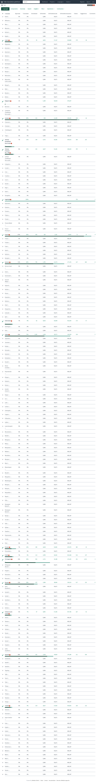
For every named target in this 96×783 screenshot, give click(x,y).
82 (36, 321)
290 (36, 547)
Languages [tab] (5, 9)
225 (86, 139)
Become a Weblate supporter (63, 780)
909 (45, 118)
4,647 (44, 149)
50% (27, 559)
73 (77, 234)
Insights (36, 9)
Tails (4, 5)
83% (27, 118)
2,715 (44, 559)
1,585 (35, 334)
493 (36, 234)
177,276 (69, 262)
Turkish (7, 705)
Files (42, 9)
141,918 (69, 334)
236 (77, 705)
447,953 (69, 139)
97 (36, 612)
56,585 (55, 139)
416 (36, 654)
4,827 (44, 705)
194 (77, 118)
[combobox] (31, 1)
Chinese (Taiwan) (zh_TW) (7, 150)
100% (27, 199)
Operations (50, 9)
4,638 (44, 547)
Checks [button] (68, 2)
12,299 (55, 118)
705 (36, 262)
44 (86, 40)
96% (27, 234)
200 (45, 234)
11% (27, 139)
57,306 (55, 612)
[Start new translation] (3, 14)
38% (27, 582)
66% (27, 262)
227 (77, 262)
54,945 (55, 547)
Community (60, 9)
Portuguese (8, 559)
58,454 (55, 101)
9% (27, 321)
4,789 (44, 555)
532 (77, 555)
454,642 (69, 705)
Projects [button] (52, 2)
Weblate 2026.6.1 (35, 780)
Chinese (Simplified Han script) (8, 141)
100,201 (69, 118)
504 (86, 654)
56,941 (55, 555)
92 (86, 612)
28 (86, 234)
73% (27, 334)
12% (27, 149)
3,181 (56, 234)
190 (36, 139)
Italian (7, 334)
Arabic (6, 40)
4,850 (44, 40)
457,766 (69, 612)
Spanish (7, 654)
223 (86, 582)
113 (36, 555)
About (41, 780)
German (7, 262)
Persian (7, 547)
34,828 (55, 654)
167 (77, 612)
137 (86, 555)
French (7, 234)
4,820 (44, 321)
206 (77, 139)
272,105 (69, 559)
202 (36, 149)
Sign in (88, 2)
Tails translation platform (12, 2)
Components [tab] (14, 9)
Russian (7, 582)
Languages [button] (60, 2)
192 (36, 118)
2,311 (85, 559)
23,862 (69, 234)
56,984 (55, 321)
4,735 (44, 139)
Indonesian (8, 321)
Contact (46, 780)
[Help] (93, 2)
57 (86, 321)
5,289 (44, 101)
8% (27, 40)
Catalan (7, 118)
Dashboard (45, 2)
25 (86, 547)
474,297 (69, 101)
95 (36, 40)
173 (77, 321)
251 (77, 559)
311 (77, 654)
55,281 (55, 149)
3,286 (44, 582)
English (7, 199)
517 (77, 582)
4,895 (44, 612)
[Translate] (3, 40)
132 (86, 705)
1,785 (44, 262)
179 (77, 40)
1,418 (44, 334)
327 (36, 582)
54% (27, 654)
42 (86, 118)
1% (27, 101)
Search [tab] (29, 9)
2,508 (44, 654)
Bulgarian (7, 101)
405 (77, 547)
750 (77, 199)
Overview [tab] (22, 9)
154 (36, 705)
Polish (6, 555)
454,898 (69, 40)
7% (27, 612)
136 (77, 334)
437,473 (69, 547)
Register (82, 2)
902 (36, 559)
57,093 (55, 705)
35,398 (55, 559)
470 (77, 149)
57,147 (55, 40)
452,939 (69, 321)
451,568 (69, 555)
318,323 (69, 582)
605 (86, 262)
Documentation (52, 780)
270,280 (69, 654)
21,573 (55, 262)
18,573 (55, 334)
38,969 (55, 582)
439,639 (69, 149)
